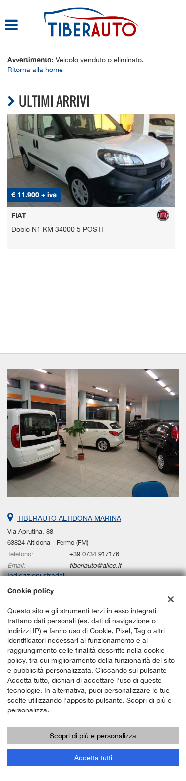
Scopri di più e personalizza (93, 736)
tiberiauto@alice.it (95, 565)
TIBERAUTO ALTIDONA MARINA (69, 518)
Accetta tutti (93, 758)
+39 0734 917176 (94, 554)
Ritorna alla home (35, 69)
